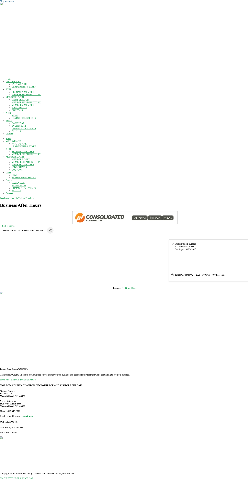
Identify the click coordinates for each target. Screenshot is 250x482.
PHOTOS (16, 131)
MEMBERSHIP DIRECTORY (26, 94)
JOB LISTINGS (19, 107)
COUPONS (17, 110)
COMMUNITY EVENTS (24, 128)
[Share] (50, 230)
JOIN (8, 89)
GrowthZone (131, 288)
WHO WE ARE (13, 81)
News (8, 113)
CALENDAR (18, 123)
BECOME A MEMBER (23, 92)
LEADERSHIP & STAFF (24, 86)
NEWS (15, 115)
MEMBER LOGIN (15, 97)
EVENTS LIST (19, 126)
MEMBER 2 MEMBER (23, 105)
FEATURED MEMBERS (24, 118)
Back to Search (8, 226)
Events (9, 120)
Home (8, 79)
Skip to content (7, 1)
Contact (9, 133)
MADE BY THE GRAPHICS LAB (17, 478)
